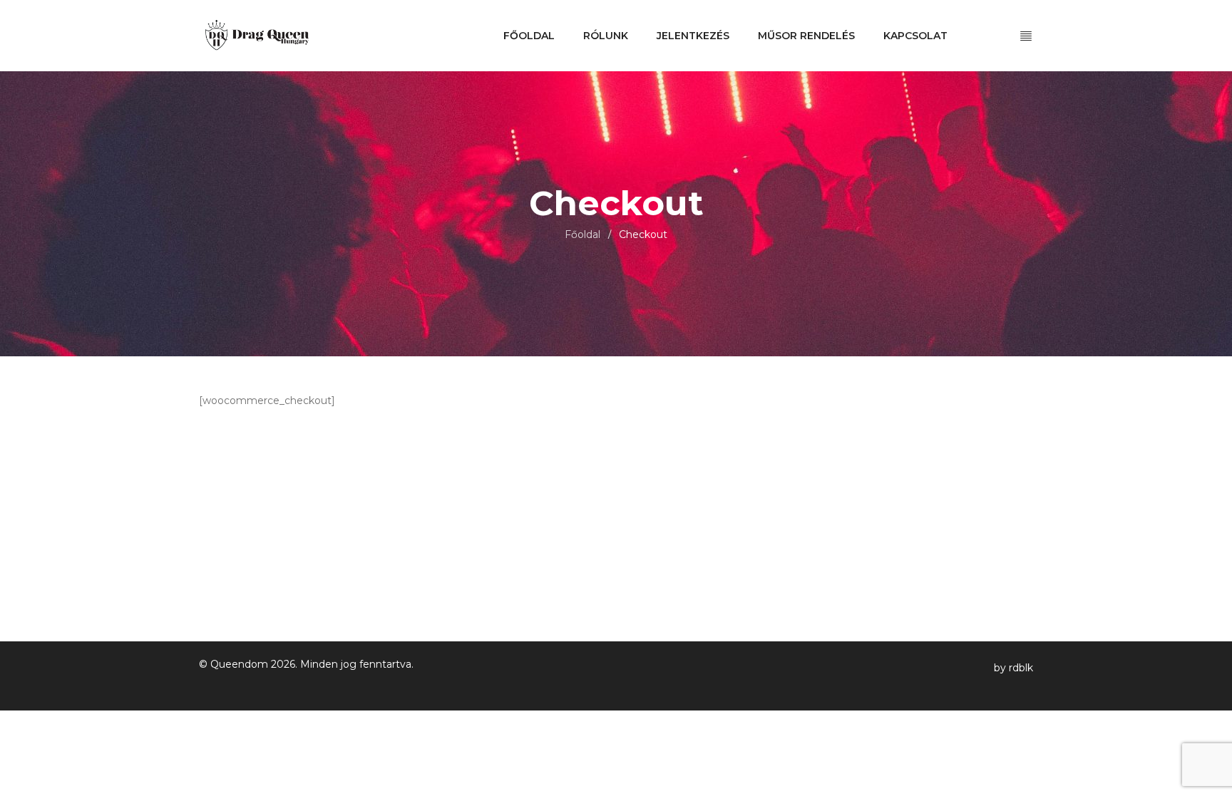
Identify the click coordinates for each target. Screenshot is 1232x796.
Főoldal (582, 234)
